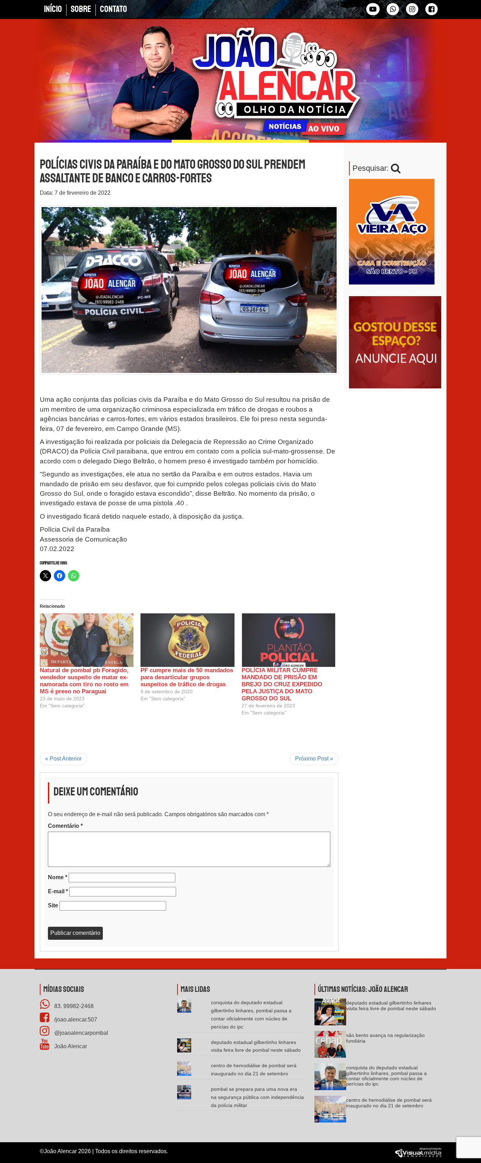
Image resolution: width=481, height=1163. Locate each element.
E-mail (58, 891)
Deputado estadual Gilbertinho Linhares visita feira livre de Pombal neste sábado (391, 1005)
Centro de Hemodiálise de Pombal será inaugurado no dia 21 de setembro (389, 1102)
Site (53, 905)
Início (53, 9)
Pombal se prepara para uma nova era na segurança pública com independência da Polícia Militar (257, 1097)
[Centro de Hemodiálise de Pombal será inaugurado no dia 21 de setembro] (330, 1111)
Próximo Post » (314, 759)
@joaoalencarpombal (80, 1033)
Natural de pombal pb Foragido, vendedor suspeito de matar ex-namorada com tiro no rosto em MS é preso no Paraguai (84, 681)
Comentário (65, 826)
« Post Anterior (63, 759)
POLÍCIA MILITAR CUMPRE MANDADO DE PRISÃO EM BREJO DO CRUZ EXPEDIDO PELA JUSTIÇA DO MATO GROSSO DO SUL (282, 684)
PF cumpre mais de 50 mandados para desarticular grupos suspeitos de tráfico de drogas (186, 677)
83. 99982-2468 (73, 1006)
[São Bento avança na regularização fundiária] (330, 1047)
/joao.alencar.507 (75, 1020)
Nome (57, 877)
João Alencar (70, 1046)
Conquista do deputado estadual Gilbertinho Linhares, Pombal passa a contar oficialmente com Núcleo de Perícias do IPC (386, 1076)
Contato (113, 9)
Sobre (81, 9)
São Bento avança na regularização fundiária (385, 1037)
